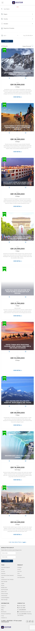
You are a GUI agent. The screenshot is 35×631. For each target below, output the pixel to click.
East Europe (4, 581)
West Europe (4, 599)
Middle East (4, 587)
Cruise (19, 569)
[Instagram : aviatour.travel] (32, 621)
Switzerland (4, 595)
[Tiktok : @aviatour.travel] (30, 621)
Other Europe (4, 593)
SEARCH (7, 41)
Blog (2, 609)
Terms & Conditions (6, 613)
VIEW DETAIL (17, 97)
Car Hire (19, 571)
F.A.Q (2, 615)
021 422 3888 (22, 607)
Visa (18, 573)
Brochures (3, 611)
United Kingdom (5, 597)
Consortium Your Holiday (7, 579)
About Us (3, 605)
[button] (17, 15)
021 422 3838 (22, 605)
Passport (19, 575)
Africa (2, 569)
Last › (24, 542)
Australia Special (5, 567)
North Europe (4, 589)
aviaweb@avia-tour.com (25, 611)
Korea (2, 585)
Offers (2, 607)
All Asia (3, 571)
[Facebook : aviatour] (27, 621)
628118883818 (22, 609)
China (2, 577)
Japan (2, 583)
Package (19, 567)
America (3, 573)
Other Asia (4, 591)
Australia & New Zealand (7, 575)
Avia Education (21, 577)
